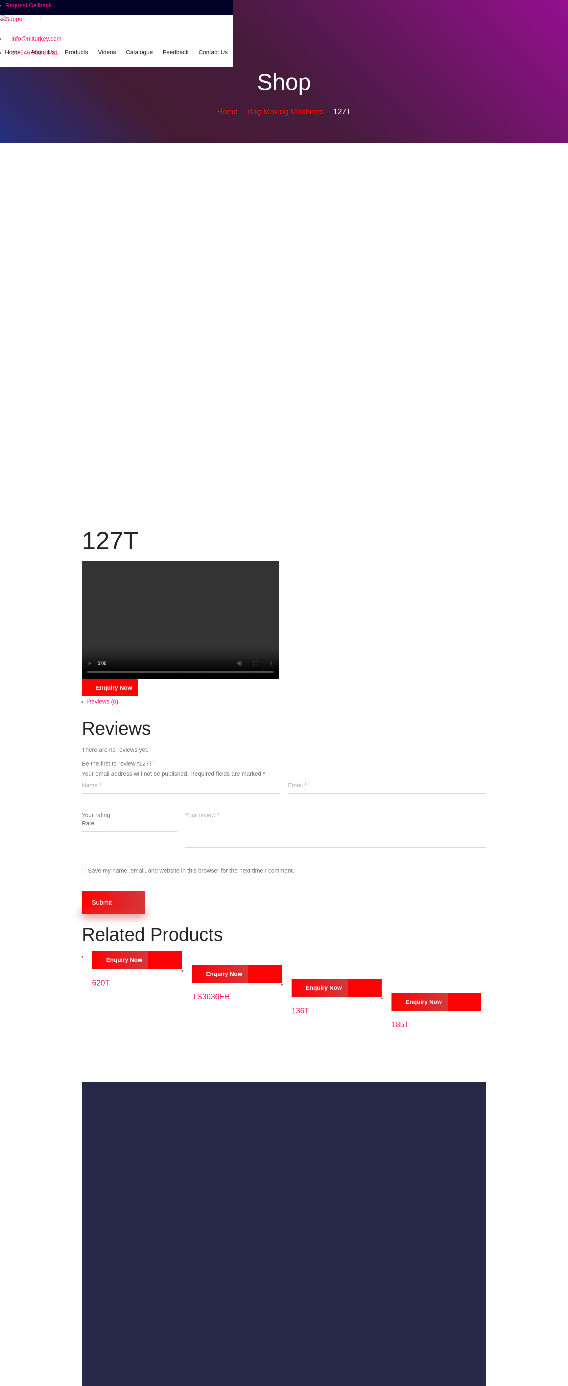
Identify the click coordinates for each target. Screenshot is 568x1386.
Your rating (96, 815)
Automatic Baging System (116, 1264)
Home (227, 111)
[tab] (286, 701)
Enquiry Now (114, 687)
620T (101, 982)
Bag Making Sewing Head (116, 1346)
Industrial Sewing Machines (118, 1250)
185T (400, 1024)
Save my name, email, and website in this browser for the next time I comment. (191, 870)
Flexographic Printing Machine (121, 1292)
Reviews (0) (102, 701)
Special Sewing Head (110, 1360)
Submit (103, 902)
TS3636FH (211, 996)
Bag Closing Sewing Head (116, 1333)
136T (300, 1010)
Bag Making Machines (285, 111)
